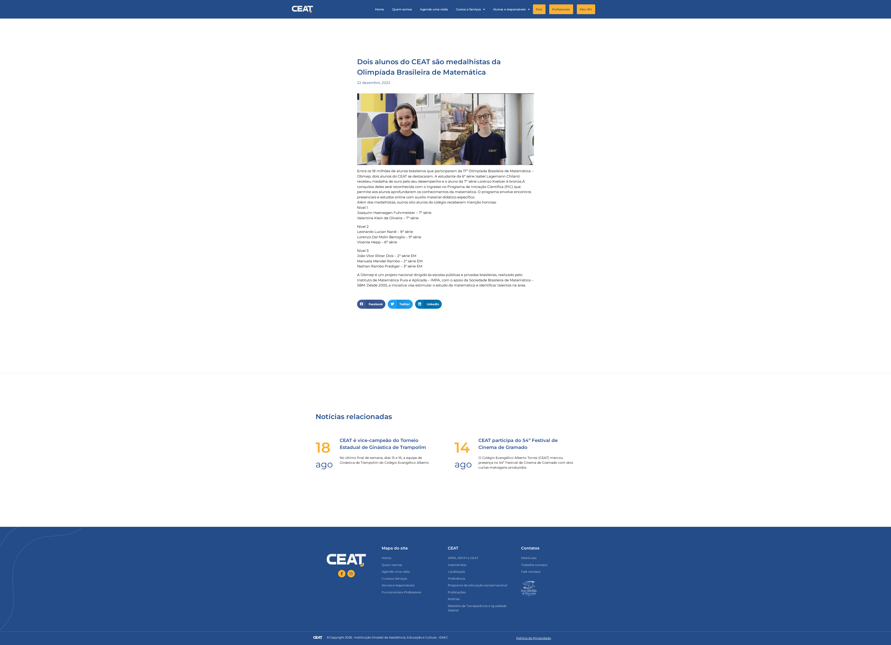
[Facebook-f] (341, 573)
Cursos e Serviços (468, 9)
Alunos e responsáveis (509, 9)
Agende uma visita (434, 9)
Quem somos (402, 9)
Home (379, 9)
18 (323, 447)
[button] (601, 9)
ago (324, 464)
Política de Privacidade (533, 638)
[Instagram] (351, 573)
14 (462, 447)
